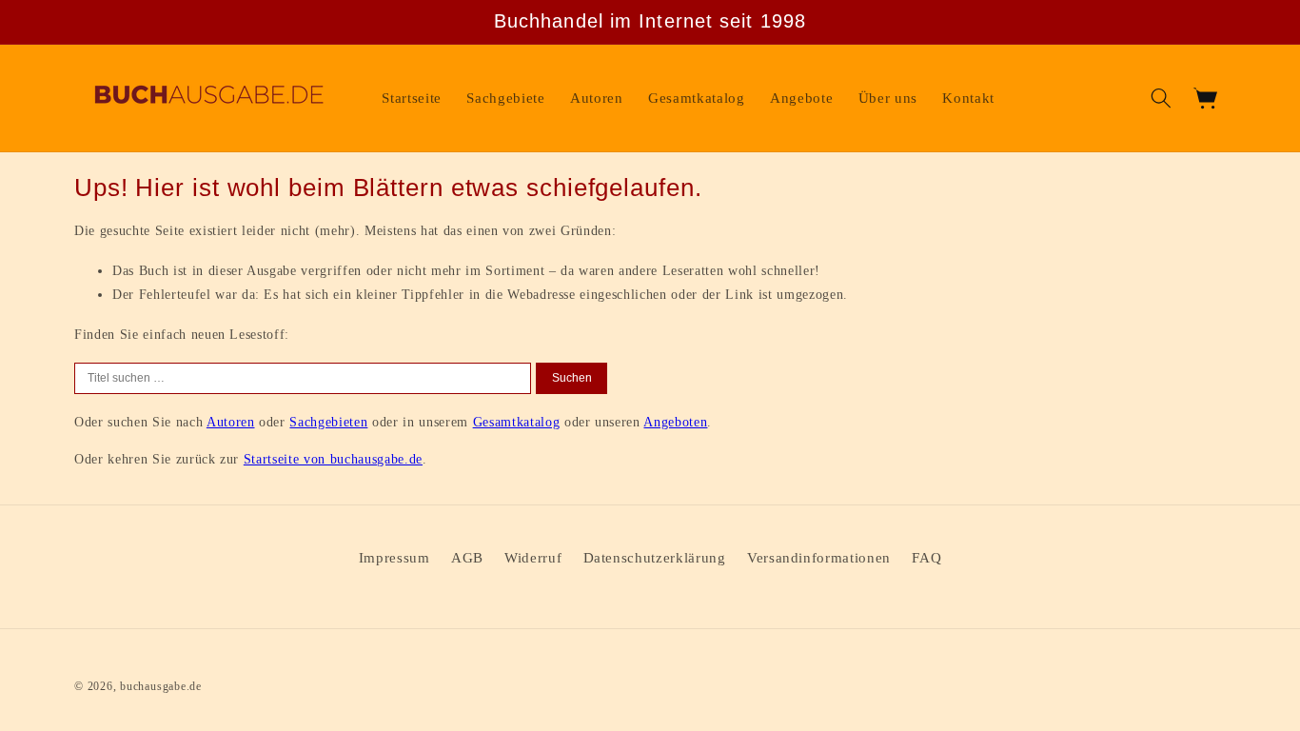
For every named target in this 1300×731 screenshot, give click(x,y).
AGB (467, 557)
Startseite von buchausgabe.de (333, 458)
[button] (1161, 98)
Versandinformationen (819, 557)
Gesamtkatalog (517, 421)
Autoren (231, 421)
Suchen (572, 378)
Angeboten (675, 421)
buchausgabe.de (161, 686)
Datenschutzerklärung (654, 557)
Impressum (394, 557)
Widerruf (532, 557)
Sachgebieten (328, 421)
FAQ (926, 557)
